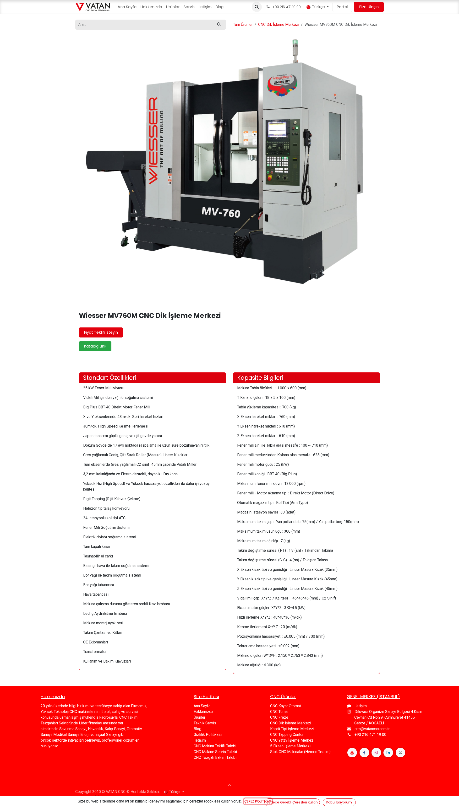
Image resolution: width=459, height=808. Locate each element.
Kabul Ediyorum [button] (339, 802)
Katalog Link (95, 346)
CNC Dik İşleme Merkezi (278, 24)
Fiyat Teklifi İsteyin (101, 332)
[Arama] (219, 25)
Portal (342, 7)
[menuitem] (127, 7)
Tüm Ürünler (243, 24)
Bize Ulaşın (369, 7)
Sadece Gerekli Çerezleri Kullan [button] (292, 802)
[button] (257, 7)
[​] (352, 752)
